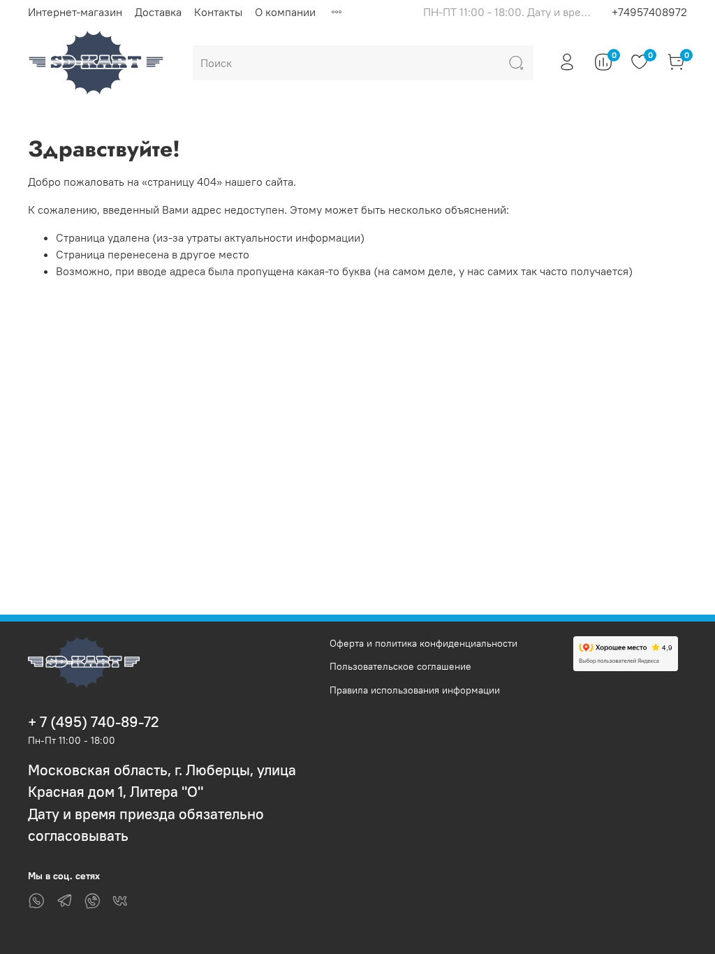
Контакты (218, 12)
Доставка (158, 12)
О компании (285, 12)
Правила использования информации (415, 690)
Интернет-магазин (75, 12)
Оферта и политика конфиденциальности (423, 643)
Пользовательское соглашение (400, 666)
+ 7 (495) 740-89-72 (93, 721)
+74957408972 (649, 12)
